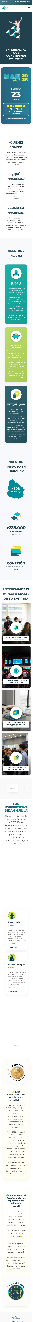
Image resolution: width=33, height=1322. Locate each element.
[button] (16, 927)
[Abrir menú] (29, 8)
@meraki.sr (13, 995)
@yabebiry (13, 945)
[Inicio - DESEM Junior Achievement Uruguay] (6, 8)
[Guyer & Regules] (9, 788)
